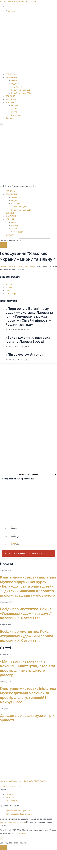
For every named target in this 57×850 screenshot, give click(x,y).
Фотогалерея (17, 115)
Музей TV (15, 80)
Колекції (9, 794)
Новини (14, 109)
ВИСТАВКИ (11, 99)
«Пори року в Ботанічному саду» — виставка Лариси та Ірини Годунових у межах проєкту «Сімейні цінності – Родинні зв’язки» (29, 316)
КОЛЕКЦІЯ (10, 96)
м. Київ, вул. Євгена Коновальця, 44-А (18, 1)
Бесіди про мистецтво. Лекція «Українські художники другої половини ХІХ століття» (25, 613)
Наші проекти (17, 87)
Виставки (10, 797)
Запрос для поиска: (9, 240)
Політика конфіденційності (18, 811)
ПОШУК (11, 12)
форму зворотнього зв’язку (12, 822)
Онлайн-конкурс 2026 (21, 93)
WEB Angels (21, 833)
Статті (14, 112)
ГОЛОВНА (10, 74)
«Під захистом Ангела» (24, 355)
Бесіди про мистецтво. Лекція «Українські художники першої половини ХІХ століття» (26, 636)
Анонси (14, 105)
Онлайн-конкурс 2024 (21, 90)
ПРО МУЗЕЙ (11, 77)
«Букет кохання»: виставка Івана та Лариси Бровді (28, 339)
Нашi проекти (12, 801)
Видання (15, 84)
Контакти (10, 118)
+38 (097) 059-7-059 (10, 786)
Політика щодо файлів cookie (19, 814)
